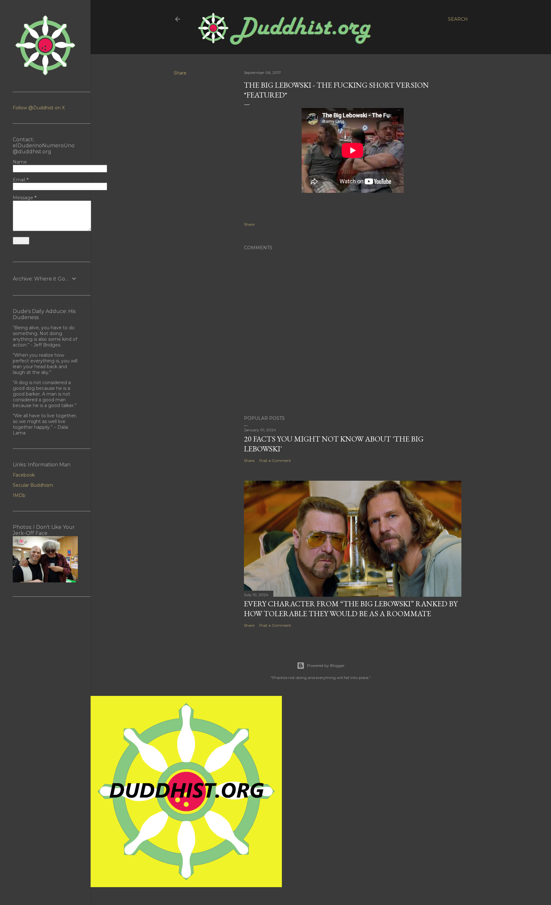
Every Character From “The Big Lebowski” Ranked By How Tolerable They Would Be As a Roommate (351, 608)
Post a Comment (275, 460)
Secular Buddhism (33, 485)
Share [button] (180, 73)
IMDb (19, 495)
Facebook (24, 475)
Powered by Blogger (326, 665)
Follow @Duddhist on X (39, 108)
